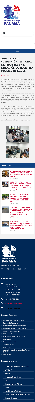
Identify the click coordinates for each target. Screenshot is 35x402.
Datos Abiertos (8, 334)
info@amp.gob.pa (13, 308)
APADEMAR (7, 354)
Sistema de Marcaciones (13, 377)
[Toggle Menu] (17, 51)
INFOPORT (8, 373)
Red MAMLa (7, 347)
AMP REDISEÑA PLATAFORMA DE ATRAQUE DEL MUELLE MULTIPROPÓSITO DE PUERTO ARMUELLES (21, 173)
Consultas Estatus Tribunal (13, 384)
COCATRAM (7, 339)
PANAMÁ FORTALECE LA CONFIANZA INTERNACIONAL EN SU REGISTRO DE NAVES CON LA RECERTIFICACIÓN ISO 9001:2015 (21, 185)
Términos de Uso (8, 345)
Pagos (7, 380)
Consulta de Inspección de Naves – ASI (17, 394)
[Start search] (3, 32)
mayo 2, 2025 (6, 75)
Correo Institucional (9, 342)
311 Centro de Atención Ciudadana (14, 337)
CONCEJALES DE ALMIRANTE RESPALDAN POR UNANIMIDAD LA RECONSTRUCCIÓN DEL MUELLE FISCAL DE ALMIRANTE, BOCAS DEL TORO (21, 211)
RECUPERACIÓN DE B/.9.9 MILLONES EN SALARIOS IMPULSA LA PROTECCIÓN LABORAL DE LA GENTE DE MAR (19, 198)
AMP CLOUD (9, 370)
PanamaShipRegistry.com (11, 323)
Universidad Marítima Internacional (14, 329)
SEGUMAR (8, 387)
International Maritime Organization (17, 366)
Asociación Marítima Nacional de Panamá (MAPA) (16, 351)
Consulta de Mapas (11, 398)
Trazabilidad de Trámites (13, 391)
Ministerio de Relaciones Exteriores (14, 326)
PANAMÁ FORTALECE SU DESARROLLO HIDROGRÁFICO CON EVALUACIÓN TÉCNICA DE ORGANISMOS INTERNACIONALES (21, 225)
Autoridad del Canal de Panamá (13, 320)
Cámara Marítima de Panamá (12, 331)
